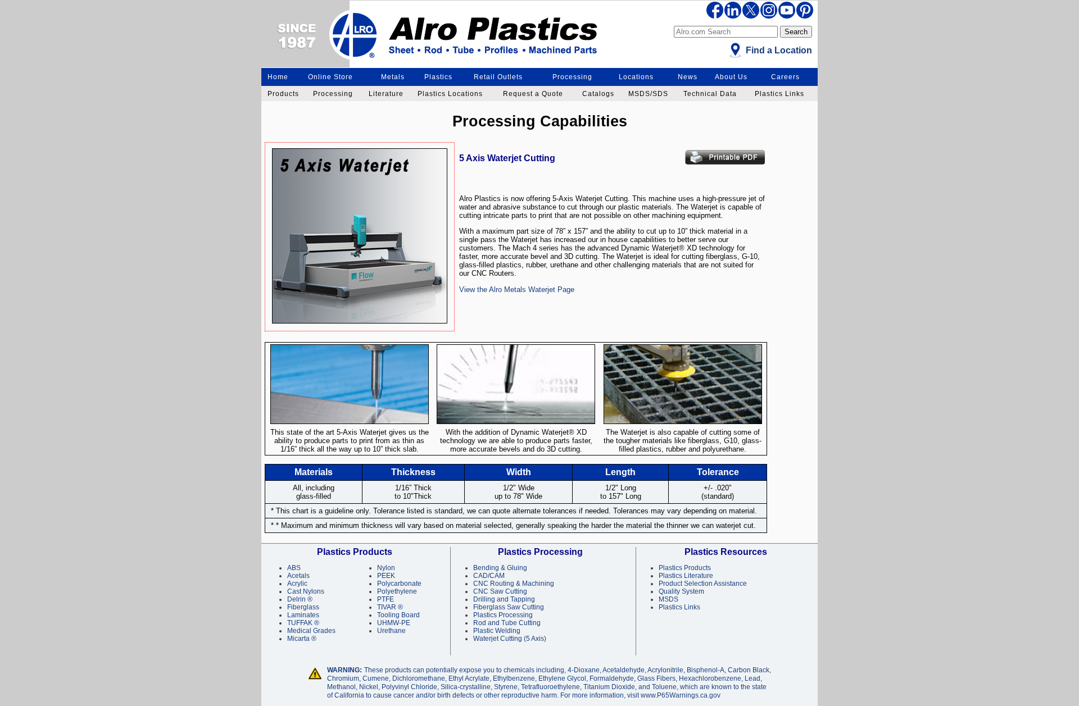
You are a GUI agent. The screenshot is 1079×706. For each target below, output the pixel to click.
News (687, 77)
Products (283, 94)
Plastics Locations (450, 94)
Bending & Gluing (500, 568)
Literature (386, 94)
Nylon (386, 568)
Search (796, 32)
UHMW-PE (393, 623)
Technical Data (710, 94)
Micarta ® (301, 639)
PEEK (386, 576)
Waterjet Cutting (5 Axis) (509, 639)
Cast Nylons (305, 591)
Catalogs (598, 94)
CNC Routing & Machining (513, 583)
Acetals (298, 576)
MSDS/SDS (648, 94)
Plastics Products (685, 568)
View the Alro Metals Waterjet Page (516, 289)
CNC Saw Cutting (500, 591)
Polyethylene (397, 591)
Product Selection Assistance (703, 583)
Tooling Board (398, 615)
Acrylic (297, 583)
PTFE (385, 599)
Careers (785, 77)
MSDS (668, 599)
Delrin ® (299, 599)
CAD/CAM (489, 576)
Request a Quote (533, 94)
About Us (731, 77)
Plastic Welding (496, 631)
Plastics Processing (503, 615)
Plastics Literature (686, 576)
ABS (294, 568)
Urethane (391, 631)
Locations (636, 77)
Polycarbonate (399, 583)
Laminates (303, 615)
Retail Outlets (498, 77)
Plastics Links (779, 94)
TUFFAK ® (303, 623)
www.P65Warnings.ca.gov (680, 695)
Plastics (438, 77)
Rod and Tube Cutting (507, 623)
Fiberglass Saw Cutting (508, 607)
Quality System (681, 591)
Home (278, 77)
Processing (572, 77)
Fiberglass (303, 607)
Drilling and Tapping (504, 599)
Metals (393, 77)
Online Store (330, 77)
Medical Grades (311, 631)
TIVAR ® (390, 607)
